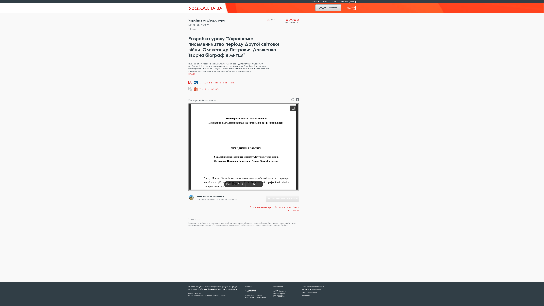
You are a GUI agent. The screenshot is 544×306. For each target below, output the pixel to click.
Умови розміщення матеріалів (313, 286)
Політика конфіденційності (311, 289)
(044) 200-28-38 (250, 290)
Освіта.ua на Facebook (253, 296)
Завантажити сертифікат (285, 198)
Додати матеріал (328, 7)
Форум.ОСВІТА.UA (330, 2)
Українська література (206, 20)
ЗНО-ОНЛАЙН (278, 295)
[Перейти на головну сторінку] (205, 8)
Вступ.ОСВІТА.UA (279, 297)
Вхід (348, 8)
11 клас (192, 29)
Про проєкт (306, 295)
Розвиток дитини (347, 2)
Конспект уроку (198, 24)
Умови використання (309, 292)
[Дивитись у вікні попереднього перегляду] (190, 83)
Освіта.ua (315, 2)
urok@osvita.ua (250, 292)
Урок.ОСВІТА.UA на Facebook (255, 297)
